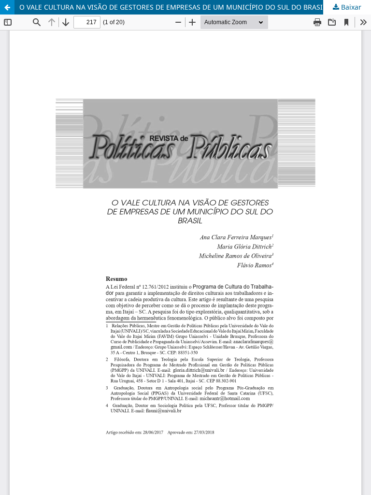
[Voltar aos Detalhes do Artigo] (7, 7)
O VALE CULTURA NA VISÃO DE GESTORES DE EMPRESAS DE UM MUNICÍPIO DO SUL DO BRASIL (172, 7)
